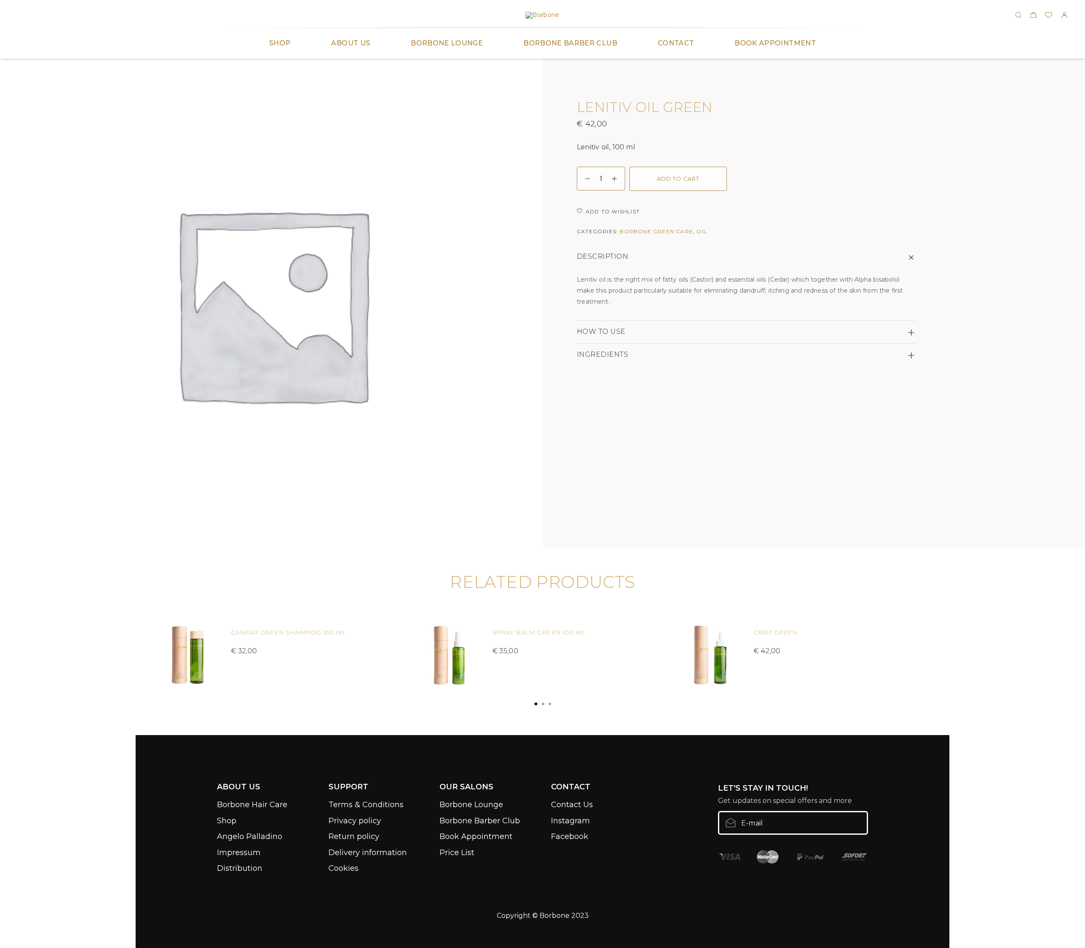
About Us (350, 43)
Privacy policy (354, 820)
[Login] (1064, 15)
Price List (457, 852)
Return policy (353, 836)
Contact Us (572, 804)
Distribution (239, 868)
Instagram (570, 820)
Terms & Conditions (365, 804)
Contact (676, 43)
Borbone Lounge (447, 43)
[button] (535, 703)
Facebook (569, 836)
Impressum (239, 852)
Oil (701, 231)
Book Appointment (775, 43)
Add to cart (678, 178)
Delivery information (367, 852)
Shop (279, 43)
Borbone (555, 916)
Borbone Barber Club (570, 43)
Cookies (343, 868)
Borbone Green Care (656, 231)
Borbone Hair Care (252, 804)
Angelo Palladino (249, 836)
